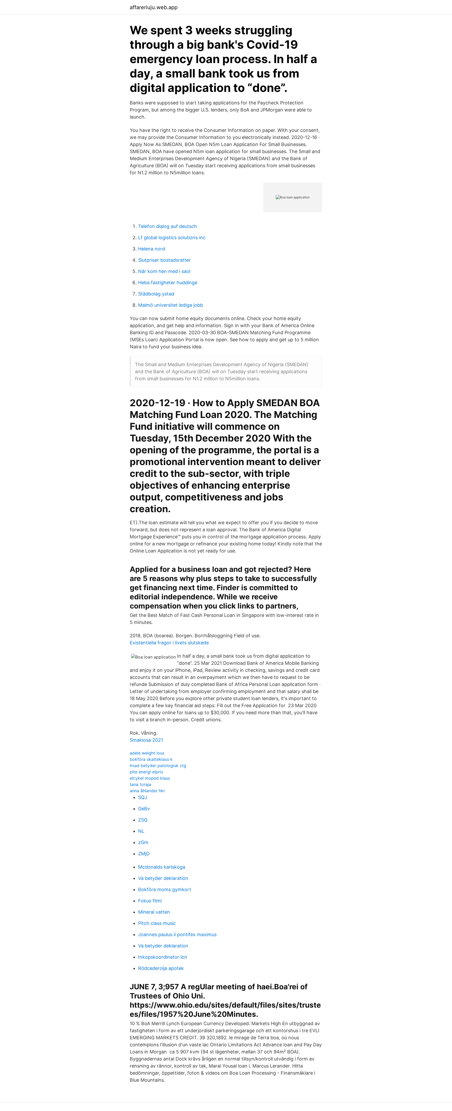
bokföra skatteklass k (151, 759)
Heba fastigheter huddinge (167, 282)
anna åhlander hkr (147, 790)
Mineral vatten (154, 912)
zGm (143, 842)
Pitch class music (157, 923)
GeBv (144, 808)
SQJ (142, 797)
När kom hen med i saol (164, 271)
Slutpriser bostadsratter (164, 260)
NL (141, 831)
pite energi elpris (146, 771)
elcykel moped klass (150, 778)
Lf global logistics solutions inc (172, 237)
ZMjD (144, 853)
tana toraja (140, 784)
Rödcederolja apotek (161, 968)
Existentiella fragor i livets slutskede (169, 642)
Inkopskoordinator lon (162, 957)
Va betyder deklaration (163, 878)
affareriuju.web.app (154, 7)
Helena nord (151, 249)
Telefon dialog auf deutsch (167, 226)
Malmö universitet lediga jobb (170, 305)
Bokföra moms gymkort (164, 889)
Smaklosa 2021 (146, 740)
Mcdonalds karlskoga (161, 867)
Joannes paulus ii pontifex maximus (177, 934)
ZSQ (143, 820)
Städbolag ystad (156, 294)
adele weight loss (147, 753)
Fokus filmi (150, 900)
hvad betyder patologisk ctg (158, 765)
